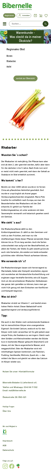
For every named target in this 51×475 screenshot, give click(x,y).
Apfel (9, 66)
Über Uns (7, 411)
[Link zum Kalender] (35, 15)
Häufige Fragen (8, 407)
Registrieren (9, 15)
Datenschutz (8, 450)
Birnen (9, 55)
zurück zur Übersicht (25, 78)
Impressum (8, 441)
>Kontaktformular (26, 371)
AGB (4, 445)
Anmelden (26, 15)
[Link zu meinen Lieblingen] (46, 15)
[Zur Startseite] (17, 7)
